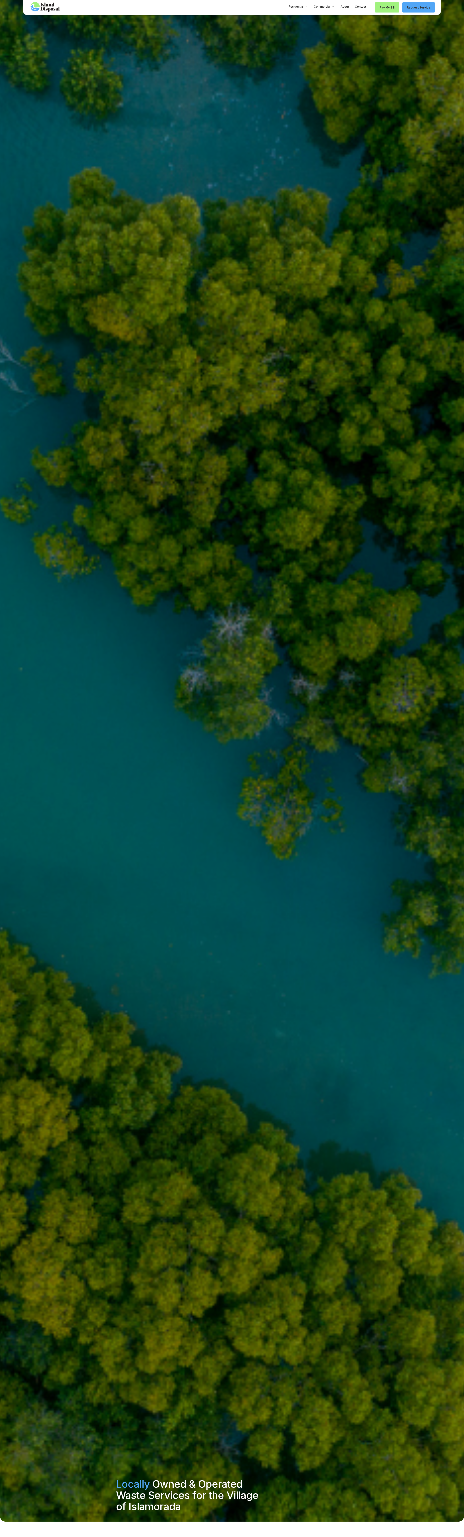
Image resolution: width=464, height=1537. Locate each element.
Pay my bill (387, 7)
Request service (418, 7)
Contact (360, 6)
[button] (298, 6)
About (345, 6)
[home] (45, 6)
